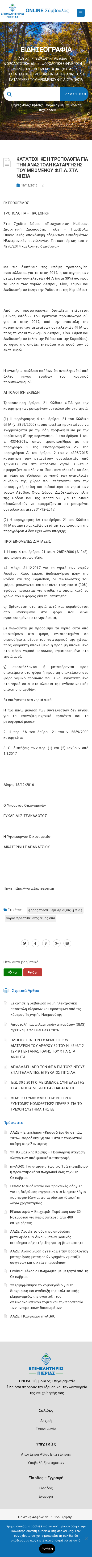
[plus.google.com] (56, 943)
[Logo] (46, 1367)
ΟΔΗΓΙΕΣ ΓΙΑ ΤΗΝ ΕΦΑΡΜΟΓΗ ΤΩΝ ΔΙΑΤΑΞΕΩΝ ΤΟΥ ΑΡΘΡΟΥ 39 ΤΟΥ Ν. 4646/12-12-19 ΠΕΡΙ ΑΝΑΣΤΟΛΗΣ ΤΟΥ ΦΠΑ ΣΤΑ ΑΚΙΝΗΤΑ (48, 1048)
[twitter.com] (25, 943)
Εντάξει (47, 1549)
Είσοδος (46, 1488)
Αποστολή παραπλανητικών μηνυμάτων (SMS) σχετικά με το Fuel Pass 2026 (48, 1027)
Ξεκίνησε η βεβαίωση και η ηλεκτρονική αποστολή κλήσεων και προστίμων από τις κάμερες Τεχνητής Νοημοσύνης (46, 1009)
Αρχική (23, 58)
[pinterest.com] (46, 943)
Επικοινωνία (46, 1429)
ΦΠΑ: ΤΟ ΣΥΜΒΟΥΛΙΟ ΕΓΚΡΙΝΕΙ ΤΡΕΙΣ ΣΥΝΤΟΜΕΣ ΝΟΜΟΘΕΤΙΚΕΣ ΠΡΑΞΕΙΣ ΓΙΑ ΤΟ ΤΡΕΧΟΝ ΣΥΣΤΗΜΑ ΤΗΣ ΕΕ (46, 1103)
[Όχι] (86, 1541)
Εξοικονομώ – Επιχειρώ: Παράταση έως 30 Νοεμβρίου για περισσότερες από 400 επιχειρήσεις (45, 1217)
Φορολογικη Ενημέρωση (63, 105)
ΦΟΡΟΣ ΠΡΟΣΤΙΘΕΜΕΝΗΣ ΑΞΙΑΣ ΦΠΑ (30, 918)
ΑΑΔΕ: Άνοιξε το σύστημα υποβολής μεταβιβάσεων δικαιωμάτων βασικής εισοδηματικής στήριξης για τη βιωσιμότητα (46, 1237)
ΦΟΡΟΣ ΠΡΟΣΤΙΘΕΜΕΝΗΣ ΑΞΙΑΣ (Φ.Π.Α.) (43, 69)
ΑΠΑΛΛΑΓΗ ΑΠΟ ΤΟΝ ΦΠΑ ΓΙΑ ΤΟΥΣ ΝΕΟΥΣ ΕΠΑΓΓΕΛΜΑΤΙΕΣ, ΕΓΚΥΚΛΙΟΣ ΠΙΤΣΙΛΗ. (48, 1070)
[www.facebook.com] (35, 943)
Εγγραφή (46, 1496)
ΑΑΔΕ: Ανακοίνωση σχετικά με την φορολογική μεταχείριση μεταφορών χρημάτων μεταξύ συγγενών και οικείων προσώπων (49, 1257)
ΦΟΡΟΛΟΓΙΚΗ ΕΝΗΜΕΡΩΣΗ (62, 64)
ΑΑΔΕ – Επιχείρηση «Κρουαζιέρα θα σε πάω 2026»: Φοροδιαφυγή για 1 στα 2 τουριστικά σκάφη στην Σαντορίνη (46, 1138)
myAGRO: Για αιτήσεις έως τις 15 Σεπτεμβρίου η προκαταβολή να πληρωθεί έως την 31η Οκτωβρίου (49, 1172)
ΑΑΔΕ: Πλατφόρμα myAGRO (33, 1316)
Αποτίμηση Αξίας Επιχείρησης (46, 1454)
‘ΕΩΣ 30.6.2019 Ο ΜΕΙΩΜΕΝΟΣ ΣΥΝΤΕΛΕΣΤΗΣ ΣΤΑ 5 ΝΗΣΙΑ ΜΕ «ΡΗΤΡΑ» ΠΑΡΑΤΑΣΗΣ (47, 1085)
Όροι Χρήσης (63, 1517)
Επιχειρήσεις (47, 110)
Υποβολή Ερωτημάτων (46, 1463)
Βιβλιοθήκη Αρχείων (51, 58)
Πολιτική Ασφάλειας (33, 1517)
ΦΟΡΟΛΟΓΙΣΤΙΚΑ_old (20, 64)
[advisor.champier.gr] (67, 943)
